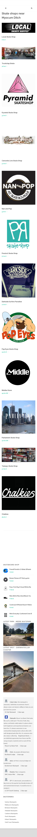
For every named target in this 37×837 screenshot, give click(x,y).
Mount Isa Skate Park (11, 746)
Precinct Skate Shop (9, 253)
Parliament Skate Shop (11, 438)
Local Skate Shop (8, 37)
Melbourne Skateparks (12, 805)
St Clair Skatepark (10, 712)
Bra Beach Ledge (10, 754)
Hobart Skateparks (10, 819)
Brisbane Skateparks (11, 808)
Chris (11, 752)
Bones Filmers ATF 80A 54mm (19, 578)
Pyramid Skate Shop (9, 113)
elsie (11, 761)
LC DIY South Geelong (12, 790)
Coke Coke (13, 702)
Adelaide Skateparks (11, 810)
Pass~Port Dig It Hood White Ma (20, 587)
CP (11, 780)
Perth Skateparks (10, 816)
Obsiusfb (13, 718)
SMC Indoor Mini (10, 774)
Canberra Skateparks (11, 813)
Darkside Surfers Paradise (12, 302)
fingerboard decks (23, 736)
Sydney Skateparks (11, 802)
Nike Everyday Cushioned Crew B (20, 613)
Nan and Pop (7, 209)
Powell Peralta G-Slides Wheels (20, 569)
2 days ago (21, 712)
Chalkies (5, 514)
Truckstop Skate (8, 63)
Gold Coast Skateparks (12, 822)
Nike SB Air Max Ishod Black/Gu (20, 596)
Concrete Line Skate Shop (12, 161)
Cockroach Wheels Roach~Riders (20, 605)
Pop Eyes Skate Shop (10, 349)
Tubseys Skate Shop (9, 466)
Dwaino (12, 772)
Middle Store (7, 390)
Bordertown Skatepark (12, 766)
